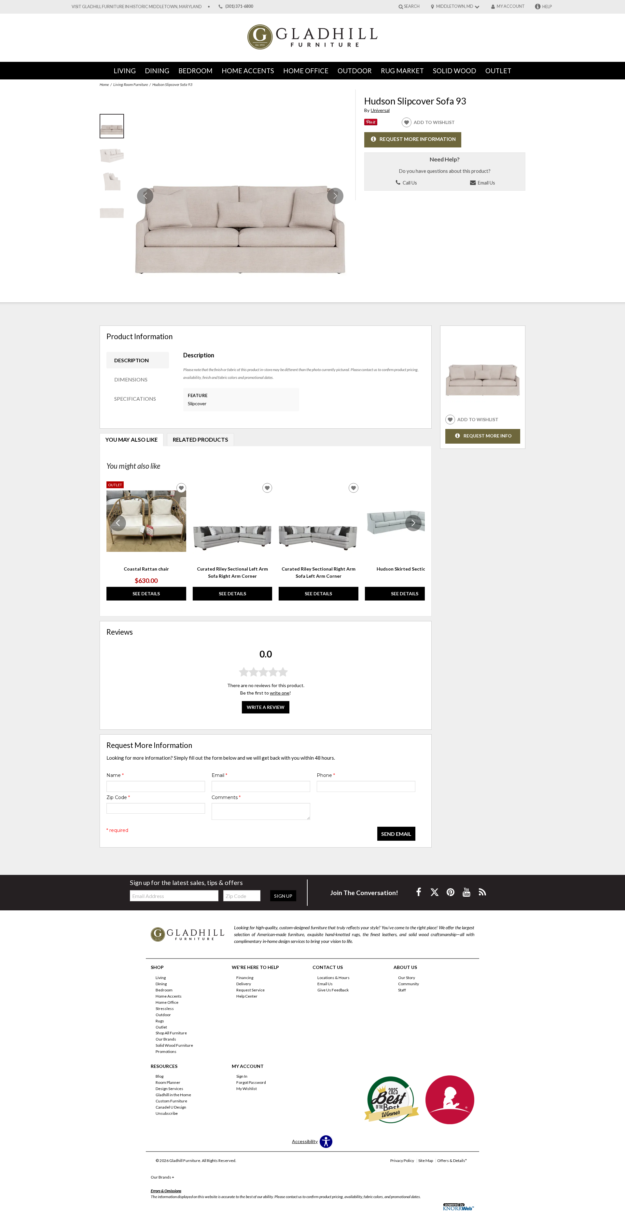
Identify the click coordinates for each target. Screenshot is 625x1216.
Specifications (135, 398)
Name (115, 775)
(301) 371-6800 (239, 6)
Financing (244, 977)
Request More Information (418, 139)
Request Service (250, 990)
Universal (380, 110)
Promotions (166, 1051)
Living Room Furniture (130, 84)
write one (279, 693)
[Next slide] (413, 523)
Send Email (396, 834)
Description (131, 360)
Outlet (498, 71)
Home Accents (248, 71)
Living (125, 71)
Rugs (160, 1020)
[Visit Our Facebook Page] (419, 892)
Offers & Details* (452, 1160)
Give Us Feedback (333, 990)
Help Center (246, 996)
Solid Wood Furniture (174, 1045)
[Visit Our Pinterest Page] (451, 892)
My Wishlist (246, 1088)
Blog (159, 1076)
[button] (335, 196)
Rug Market (402, 71)
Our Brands (166, 1039)
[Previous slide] (118, 523)
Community (408, 983)
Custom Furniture (171, 1101)
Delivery (243, 983)
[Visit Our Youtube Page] (467, 892)
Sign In (241, 1076)
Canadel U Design (171, 1107)
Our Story (406, 977)
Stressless (165, 1008)
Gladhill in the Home (173, 1094)
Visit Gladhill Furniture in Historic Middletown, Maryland (137, 6)
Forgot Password (251, 1082)
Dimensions (130, 379)
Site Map (425, 1160)
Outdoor (355, 71)
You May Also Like (131, 439)
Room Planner (168, 1082)
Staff (402, 990)
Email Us (486, 183)
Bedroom (195, 71)
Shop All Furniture (171, 1032)
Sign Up (283, 896)
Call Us (409, 183)
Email (219, 775)
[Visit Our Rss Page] (482, 892)
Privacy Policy (402, 1160)
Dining (157, 71)
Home (104, 84)
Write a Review (266, 707)
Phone (326, 775)
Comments (226, 797)
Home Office (305, 71)
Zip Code (118, 797)
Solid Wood (454, 71)
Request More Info (488, 435)
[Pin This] (370, 123)
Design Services (169, 1088)
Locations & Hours (333, 977)
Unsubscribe (167, 1113)
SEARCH (412, 6)
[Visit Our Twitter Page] (435, 892)
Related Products (200, 439)
